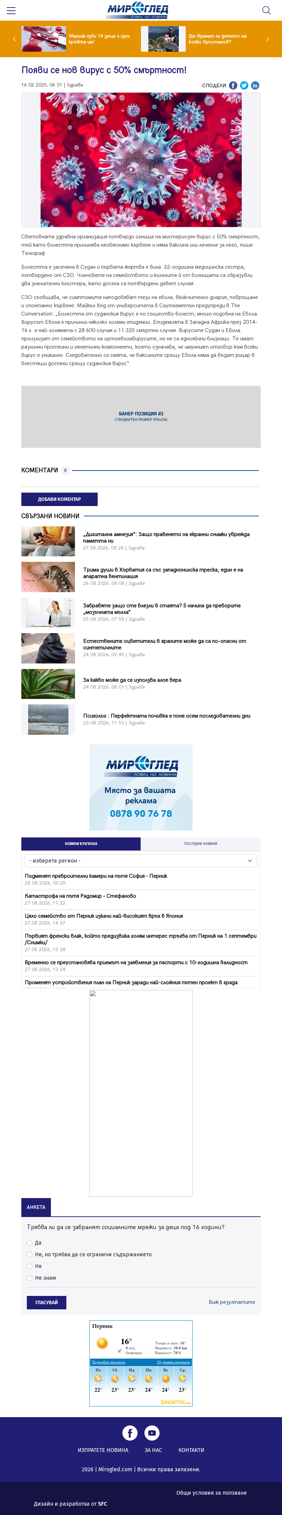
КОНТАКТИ (191, 1450)
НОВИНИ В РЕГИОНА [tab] (81, 844)
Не (38, 1266)
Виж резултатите (232, 1302)
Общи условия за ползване (211, 1493)
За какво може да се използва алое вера (132, 680)
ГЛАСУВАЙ (46, 1303)
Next (265, 38)
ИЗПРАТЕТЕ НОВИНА (103, 1450)
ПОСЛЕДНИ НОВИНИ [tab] (200, 844)
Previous (16, 38)
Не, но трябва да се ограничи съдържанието (93, 1254)
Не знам (45, 1278)
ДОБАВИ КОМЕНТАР (59, 499)
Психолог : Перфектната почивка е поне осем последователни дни (166, 716)
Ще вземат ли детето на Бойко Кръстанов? (217, 39)
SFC (102, 1504)
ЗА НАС (153, 1450)
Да (38, 1242)
